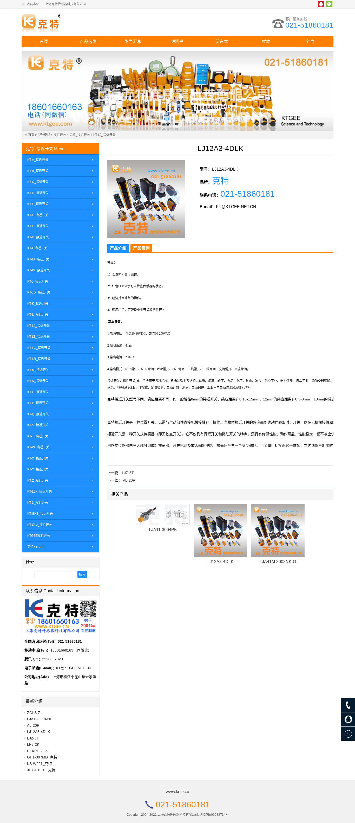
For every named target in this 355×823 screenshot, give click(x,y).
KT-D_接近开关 (38, 193)
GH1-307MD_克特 (42, 757)
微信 (329, 4)
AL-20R (129, 480)
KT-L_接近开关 (37, 314)
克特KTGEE (35, 547)
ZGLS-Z (33, 713)
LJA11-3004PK (163, 529)
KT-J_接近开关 (37, 281)
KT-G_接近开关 (38, 226)
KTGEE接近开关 (38, 536)
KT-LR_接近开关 (38, 359)
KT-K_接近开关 (37, 303)
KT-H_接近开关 (38, 237)
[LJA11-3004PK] (163, 514)
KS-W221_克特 (39, 764)
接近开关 (60, 135)
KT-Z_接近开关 (37, 480)
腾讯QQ (321, 4)
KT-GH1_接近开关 (40, 513)
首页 (44, 41)
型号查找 (44, 135)
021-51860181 (309, 25)
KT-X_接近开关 (37, 458)
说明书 (177, 41)
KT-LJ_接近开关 (104, 135)
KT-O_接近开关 (38, 392)
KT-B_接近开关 (37, 171)
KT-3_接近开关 (37, 503)
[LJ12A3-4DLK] (220, 530)
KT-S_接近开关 (37, 425)
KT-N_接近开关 (38, 381)
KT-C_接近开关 (38, 182)
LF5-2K (33, 744)
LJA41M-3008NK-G (278, 561)
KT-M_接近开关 (38, 370)
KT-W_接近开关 (38, 447)
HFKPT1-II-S (37, 751)
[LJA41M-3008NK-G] (278, 530)
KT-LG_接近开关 (38, 348)
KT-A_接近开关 (37, 160)
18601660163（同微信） (70, 650)
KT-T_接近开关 (37, 436)
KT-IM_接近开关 (38, 270)
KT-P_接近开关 (37, 403)
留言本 (221, 41)
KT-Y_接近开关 (37, 469)
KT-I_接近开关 (37, 248)
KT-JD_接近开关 (38, 292)
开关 (146, 310)
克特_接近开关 (79, 135)
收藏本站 (33, 4)
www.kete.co (177, 791)
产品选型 (88, 41)
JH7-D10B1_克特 (41, 770)
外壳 (310, 41)
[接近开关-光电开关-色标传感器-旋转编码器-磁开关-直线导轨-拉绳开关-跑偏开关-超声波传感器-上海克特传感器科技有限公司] (67, 22)
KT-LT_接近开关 (38, 337)
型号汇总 (132, 41)
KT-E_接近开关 (37, 204)
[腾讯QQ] (348, 719)
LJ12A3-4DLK (220, 561)
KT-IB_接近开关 (38, 259)
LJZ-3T (128, 473)
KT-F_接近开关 (37, 215)
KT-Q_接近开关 (38, 414)
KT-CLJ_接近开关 (39, 525)
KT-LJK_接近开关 (39, 491)
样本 (266, 41)
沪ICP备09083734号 (214, 814)
